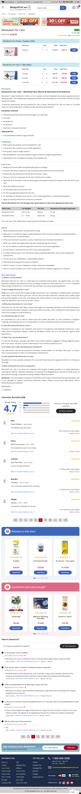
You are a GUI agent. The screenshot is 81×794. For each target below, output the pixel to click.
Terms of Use (20, 771)
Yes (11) (44, 661)
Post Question (70, 646)
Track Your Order (21, 783)
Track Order (54, 2)
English (73, 792)
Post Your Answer (18, 655)
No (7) (48, 715)
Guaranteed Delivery (23, 2)
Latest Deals (5, 768)
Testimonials (20, 777)
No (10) (49, 730)
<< (15, 520)
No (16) (49, 679)
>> (65, 520)
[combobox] (74, 792)
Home (3, 14)
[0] (78, 9)
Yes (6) (43, 679)
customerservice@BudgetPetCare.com (65, 767)
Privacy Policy (5, 774)
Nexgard (35, 774)
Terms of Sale (5, 771)
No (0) (77, 451)
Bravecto (35, 771)
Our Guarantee (21, 774)
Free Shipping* (9, 2)
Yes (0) (71, 433)
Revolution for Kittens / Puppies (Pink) (19, 41)
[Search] (63, 8)
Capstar (35, 762)
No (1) (77, 433)
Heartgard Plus (37, 768)
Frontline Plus (37, 765)
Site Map (4, 780)
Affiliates (19, 768)
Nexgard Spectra (38, 777)
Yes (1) (71, 472)
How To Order (6, 777)
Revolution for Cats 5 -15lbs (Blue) (17, 65)
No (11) (50, 661)
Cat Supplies (12, 14)
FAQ (17, 762)
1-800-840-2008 (67, 2)
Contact (4, 765)
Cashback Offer (6, 783)
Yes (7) (42, 715)
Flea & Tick (22, 14)
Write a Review (67, 411)
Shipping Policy (21, 765)
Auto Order (19, 780)
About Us (4, 762)
